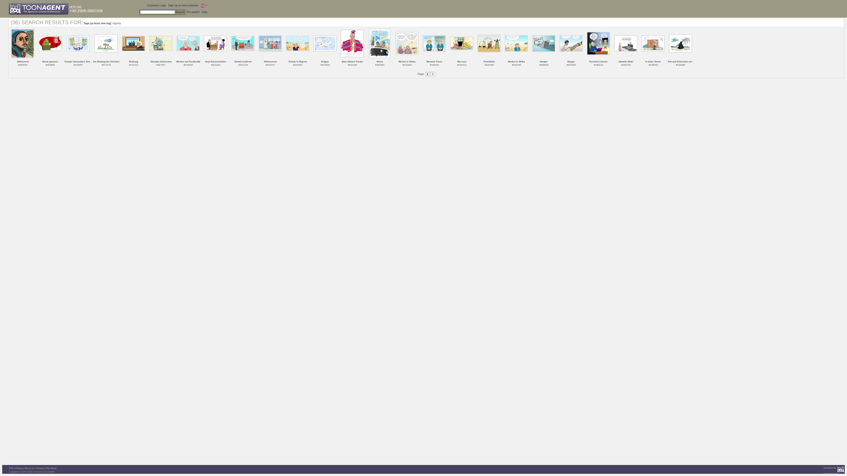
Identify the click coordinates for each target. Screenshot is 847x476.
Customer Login (156, 5)
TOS (11, 468)
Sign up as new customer (183, 5)
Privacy (19, 468)
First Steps (51, 468)
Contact (40, 468)
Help (204, 12)
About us (29, 468)
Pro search (193, 12)
